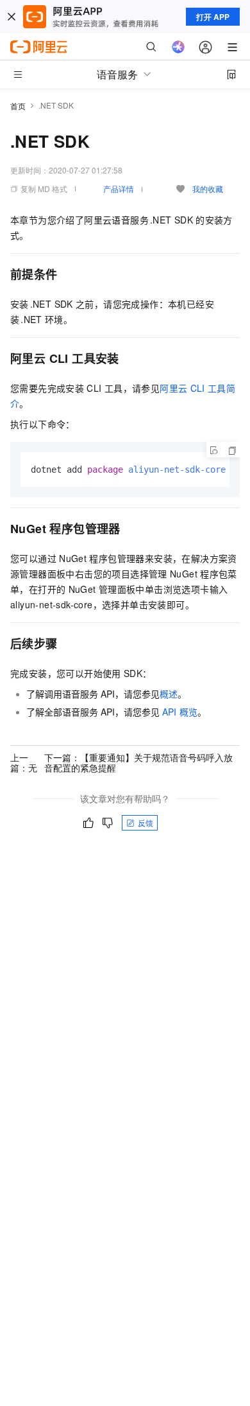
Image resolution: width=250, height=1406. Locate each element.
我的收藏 (207, 188)
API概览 (179, 711)
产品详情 (118, 188)
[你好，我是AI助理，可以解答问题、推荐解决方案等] (178, 46)
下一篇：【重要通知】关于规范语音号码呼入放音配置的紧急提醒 (138, 762)
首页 (18, 105)
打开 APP (212, 16)
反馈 (145, 822)
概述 (169, 693)
